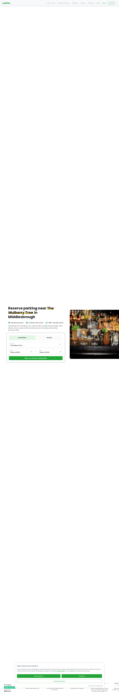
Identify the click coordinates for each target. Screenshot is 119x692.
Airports (83, 3)
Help (98, 3)
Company (91, 3)
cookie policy (61, 671)
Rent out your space (64, 3)
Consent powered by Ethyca (94, 685)
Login (103, 3)
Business (75, 3)
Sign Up (111, 3)
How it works (51, 3)
